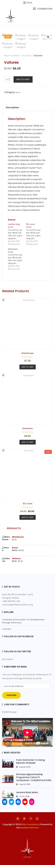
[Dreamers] (17, 259)
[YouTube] (25, 802)
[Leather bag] (17, 234)
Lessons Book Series (27, 792)
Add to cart (23, 79)
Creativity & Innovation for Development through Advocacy (23, 621)
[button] (42, 8)
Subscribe (11, 695)
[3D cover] (35, 234)
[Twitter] (11, 802)
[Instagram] (31, 802)
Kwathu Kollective (29, 827)
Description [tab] (12, 107)
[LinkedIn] (4, 802)
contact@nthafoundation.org (17, 604)
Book (18, 92)
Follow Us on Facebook (19, 636)
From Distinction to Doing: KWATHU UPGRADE (30, 761)
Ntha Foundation (30, 824)
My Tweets (7, 659)
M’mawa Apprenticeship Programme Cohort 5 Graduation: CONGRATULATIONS (33, 777)
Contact (6, 628)
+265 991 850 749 (11, 601)
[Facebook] (18, 802)
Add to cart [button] (28, 367)
